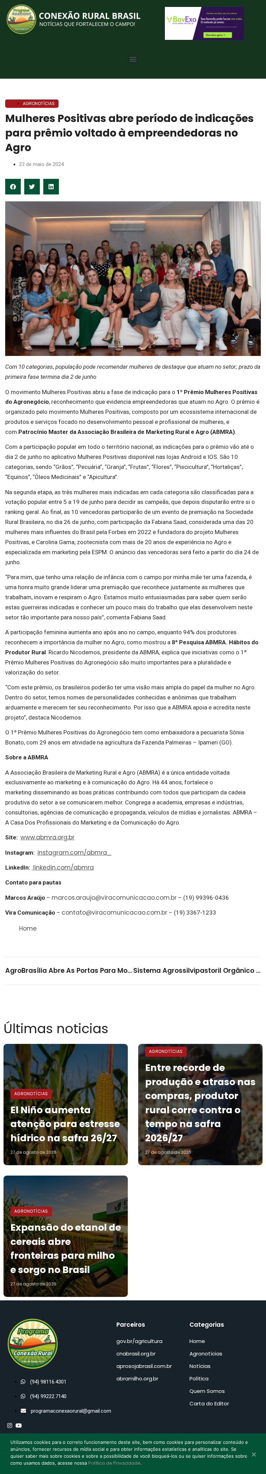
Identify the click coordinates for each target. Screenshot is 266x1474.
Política (199, 1378)
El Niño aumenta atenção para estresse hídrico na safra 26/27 (65, 1124)
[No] (253, 1454)
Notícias (200, 1366)
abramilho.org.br (137, 1378)
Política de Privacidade (114, 1463)
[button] (133, 59)
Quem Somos (207, 1391)
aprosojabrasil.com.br (144, 1366)
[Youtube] (18, 1425)
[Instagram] (9, 1425)
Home (28, 928)
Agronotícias (39, 103)
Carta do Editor (209, 1403)
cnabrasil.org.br (136, 1353)
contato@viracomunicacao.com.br (114, 912)
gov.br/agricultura (139, 1341)
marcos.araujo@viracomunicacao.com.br (114, 897)
